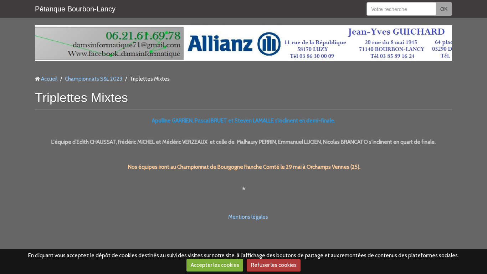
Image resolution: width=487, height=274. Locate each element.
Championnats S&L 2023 (93, 79)
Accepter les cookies (215, 265)
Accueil (49, 79)
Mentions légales (248, 217)
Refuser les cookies (274, 265)
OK (443, 8)
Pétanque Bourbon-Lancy (75, 9)
